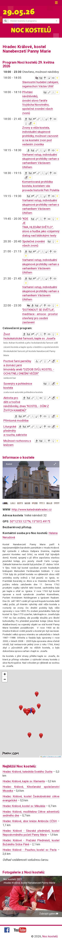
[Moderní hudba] (49, 78)
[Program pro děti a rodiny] (41, 78)
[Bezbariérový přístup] (37, 361)
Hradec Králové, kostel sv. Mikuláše (24, 806)
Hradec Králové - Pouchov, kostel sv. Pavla (29, 849)
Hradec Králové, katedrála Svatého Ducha (27, 771)
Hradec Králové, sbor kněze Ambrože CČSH (30, 821)
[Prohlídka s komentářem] (34, 119)
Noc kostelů (50, 936)
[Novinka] (37, 78)
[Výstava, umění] (53, 78)
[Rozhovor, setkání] (53, 92)
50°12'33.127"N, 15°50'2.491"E (30, 521)
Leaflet (44, 756)
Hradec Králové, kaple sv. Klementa (24, 781)
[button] (55, 480)
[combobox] (33, 21)
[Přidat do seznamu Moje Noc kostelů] (57, 78)
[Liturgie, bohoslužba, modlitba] (26, 119)
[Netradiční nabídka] (26, 123)
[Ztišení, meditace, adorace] (45, 78)
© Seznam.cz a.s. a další (54, 756)
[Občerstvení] (49, 92)
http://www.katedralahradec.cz (32, 509)
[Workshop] (49, 361)
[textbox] (32, 21)
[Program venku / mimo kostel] (30, 123)
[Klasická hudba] (47, 119)
